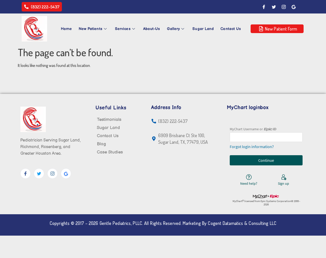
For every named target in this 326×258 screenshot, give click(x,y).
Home (66, 28)
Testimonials (109, 119)
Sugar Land (203, 28)
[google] (66, 173)
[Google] (293, 7)
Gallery (173, 28)
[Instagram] (284, 7)
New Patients (90, 28)
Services (123, 28)
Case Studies (110, 152)
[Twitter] (274, 7)
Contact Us (230, 28)
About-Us (151, 28)
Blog (101, 144)
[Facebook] (264, 7)
